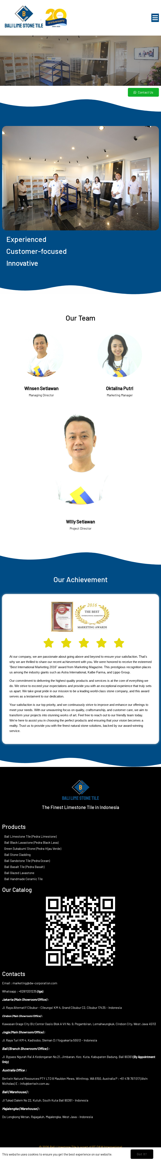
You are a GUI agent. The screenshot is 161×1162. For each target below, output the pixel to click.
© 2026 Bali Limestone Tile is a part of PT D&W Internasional (80, 1147)
